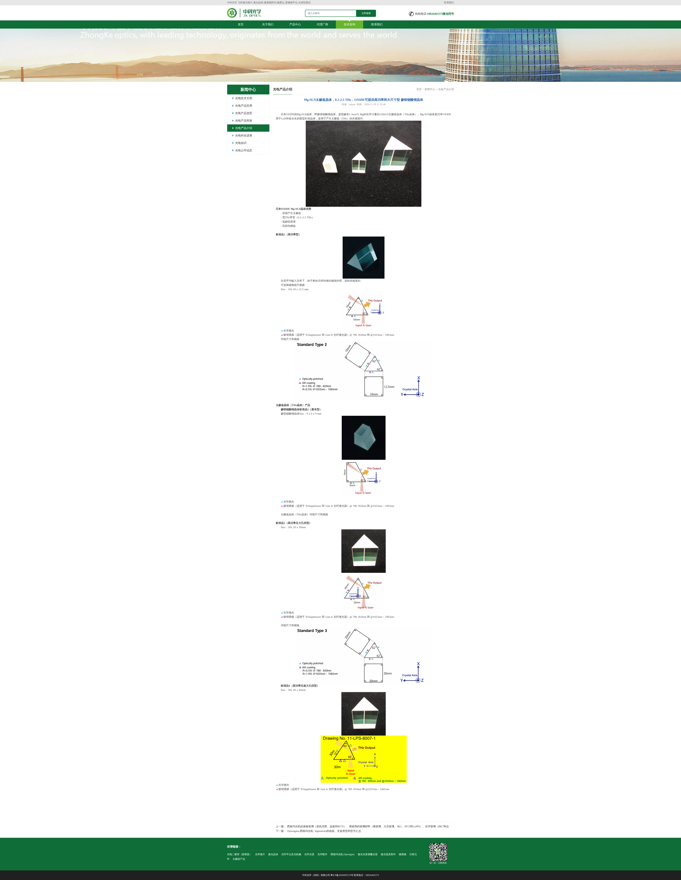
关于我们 (267, 24)
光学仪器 (309, 854)
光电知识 (241, 142)
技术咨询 (349, 24)
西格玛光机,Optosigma (343, 854)
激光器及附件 (388, 854)
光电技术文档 (243, 98)
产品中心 (295, 24)
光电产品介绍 (243, 128)
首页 (240, 24)
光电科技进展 (243, 135)
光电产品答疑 (243, 120)
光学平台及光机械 (291, 854)
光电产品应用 (243, 105)
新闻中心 (430, 89)
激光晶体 (273, 854)
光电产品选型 (243, 113)
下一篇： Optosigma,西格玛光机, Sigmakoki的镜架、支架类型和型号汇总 (318, 831)
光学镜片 (260, 854)
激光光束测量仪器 (368, 854)
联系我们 (449, 2)
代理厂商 (322, 24)
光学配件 (322, 854)
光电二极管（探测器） (239, 854)
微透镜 (402, 854)
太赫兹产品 (239, 859)
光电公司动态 (243, 150)
